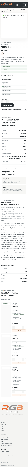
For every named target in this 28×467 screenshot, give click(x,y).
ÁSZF (2, 441)
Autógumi (3, 422)
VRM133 (14, 305)
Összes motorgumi (5, 299)
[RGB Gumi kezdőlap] (6, 5)
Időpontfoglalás (4, 439)
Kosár (2, 430)
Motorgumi (10, 10)
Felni (2, 426)
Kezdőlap (3, 10)
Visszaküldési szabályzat (6, 443)
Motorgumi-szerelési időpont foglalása (14, 109)
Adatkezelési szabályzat (6, 445)
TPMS (2, 428)
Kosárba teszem (7, 105)
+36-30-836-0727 (5, 451)
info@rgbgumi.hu (5, 453)
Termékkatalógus (5, 437)
